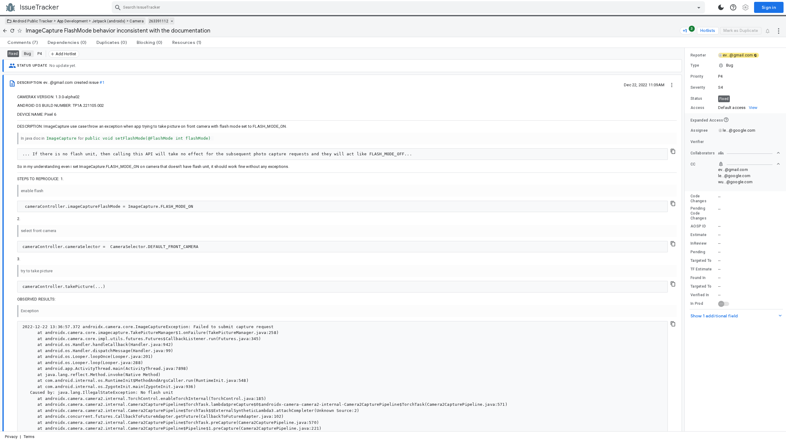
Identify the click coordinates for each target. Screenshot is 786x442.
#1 (101, 82)
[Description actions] (672, 85)
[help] (733, 7)
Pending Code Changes (698, 213)
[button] (735, 65)
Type (695, 65)
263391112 (158, 21)
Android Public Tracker (33, 21)
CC (693, 164)
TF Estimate (701, 269)
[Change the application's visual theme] (721, 7)
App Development (72, 21)
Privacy (11, 436)
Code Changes (698, 198)
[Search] (118, 7)
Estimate (698, 235)
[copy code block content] (673, 151)
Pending (698, 252)
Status (696, 98)
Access (698, 108)
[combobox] (409, 7)
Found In (698, 278)
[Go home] (5, 30)
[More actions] (779, 31)
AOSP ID (698, 226)
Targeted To (701, 260)
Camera (137, 21)
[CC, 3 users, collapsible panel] (749, 164)
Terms (29, 436)
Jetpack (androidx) (108, 21)
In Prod (697, 303)
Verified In (700, 295)
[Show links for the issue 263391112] (171, 21)
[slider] (685, 239)
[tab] (22, 42)
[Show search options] (698, 7)
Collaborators (703, 153)
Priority (697, 76)
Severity (698, 87)
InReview (698, 243)
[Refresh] (12, 30)
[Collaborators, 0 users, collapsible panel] (749, 153)
